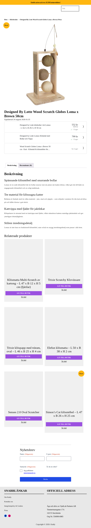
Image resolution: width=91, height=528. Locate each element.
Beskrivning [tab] (12, 165)
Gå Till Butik (23, 293)
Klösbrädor (14, 19)
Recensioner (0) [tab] (26, 165)
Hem (5, 19)
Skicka (45, 479)
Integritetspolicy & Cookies (13, 506)
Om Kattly (7, 497)
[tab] (42, 8)
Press (6, 510)
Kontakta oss (8, 502)
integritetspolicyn (29, 473)
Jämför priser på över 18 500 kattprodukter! (45, 2)
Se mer (23, 297)
